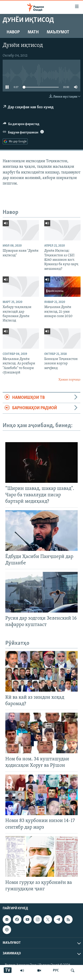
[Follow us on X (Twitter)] (48, 919)
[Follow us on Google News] (7, 919)
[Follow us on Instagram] (37, 919)
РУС (56, 970)
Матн (33, 32)
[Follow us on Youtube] (27, 919)
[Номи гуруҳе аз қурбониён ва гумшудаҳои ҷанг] (41, 856)
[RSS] (68, 919)
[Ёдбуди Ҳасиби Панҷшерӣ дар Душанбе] (41, 530)
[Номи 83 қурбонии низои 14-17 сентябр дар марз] (41, 794)
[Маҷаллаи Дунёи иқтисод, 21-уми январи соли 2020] (62, 286)
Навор (13, 32)
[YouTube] (39, 970)
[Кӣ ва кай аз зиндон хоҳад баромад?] (41, 671)
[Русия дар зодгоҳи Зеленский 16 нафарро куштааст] (41, 592)
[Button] (21, 125)
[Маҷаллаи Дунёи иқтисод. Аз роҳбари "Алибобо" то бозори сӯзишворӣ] (21, 338)
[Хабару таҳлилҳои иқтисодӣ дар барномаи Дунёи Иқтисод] (21, 286)
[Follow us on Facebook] (17, 919)
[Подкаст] (7, 929)
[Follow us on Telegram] (58, 919)
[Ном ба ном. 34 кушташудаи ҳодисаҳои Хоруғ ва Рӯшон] (41, 733)
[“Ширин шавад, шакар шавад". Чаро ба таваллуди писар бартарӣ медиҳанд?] (41, 462)
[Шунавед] (22, 970)
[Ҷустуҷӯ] (72, 970)
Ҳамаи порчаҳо (69, 379)
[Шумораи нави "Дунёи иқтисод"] (21, 230)
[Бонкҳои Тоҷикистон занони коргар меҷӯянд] (62, 338)
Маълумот (58, 32)
